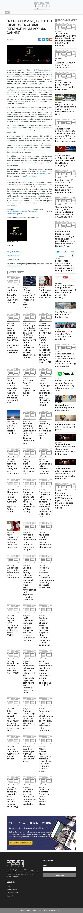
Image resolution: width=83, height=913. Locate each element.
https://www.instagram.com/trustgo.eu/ (22, 211)
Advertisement (12, 893)
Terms (9, 886)
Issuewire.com (44, 70)
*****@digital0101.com (15, 252)
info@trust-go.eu (43, 174)
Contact (10, 896)
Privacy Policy (11, 890)
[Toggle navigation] (7, 12)
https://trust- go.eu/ (29, 176)
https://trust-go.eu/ (14, 214)
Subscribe (60, 875)
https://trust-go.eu (14, 256)
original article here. (14, 266)
